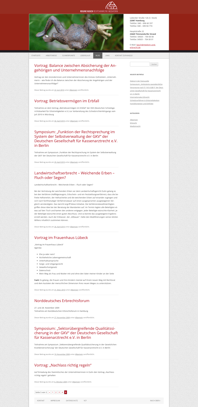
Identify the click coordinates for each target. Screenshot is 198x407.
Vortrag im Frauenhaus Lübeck (61, 237)
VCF (85, 400)
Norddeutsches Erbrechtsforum (61, 300)
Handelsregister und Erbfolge (141, 103)
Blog (98, 55)
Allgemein (73, 90)
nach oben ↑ (155, 400)
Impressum (55, 400)
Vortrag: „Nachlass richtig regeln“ (62, 365)
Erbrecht (133, 123)
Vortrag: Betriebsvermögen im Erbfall (66, 100)
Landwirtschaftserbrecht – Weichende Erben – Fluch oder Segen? (74, 175)
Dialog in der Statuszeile (139, 81)
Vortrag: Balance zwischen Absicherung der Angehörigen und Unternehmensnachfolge (75, 68)
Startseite (35, 55)
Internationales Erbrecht (140, 97)
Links (107, 55)
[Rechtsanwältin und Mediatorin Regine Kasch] (99, 12)
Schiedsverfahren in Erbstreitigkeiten (144, 100)
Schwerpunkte (68, 55)
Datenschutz (72, 400)
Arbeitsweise (51, 55)
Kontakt (40, 400)
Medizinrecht (135, 126)
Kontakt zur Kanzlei (124, 55)
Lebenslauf (85, 55)
